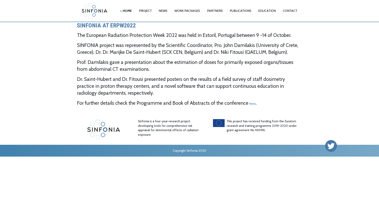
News (163, 11)
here (253, 104)
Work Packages (187, 11)
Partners (215, 11)
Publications (240, 11)
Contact (290, 11)
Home (127, 11)
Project (145, 11)
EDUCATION (267, 11)
